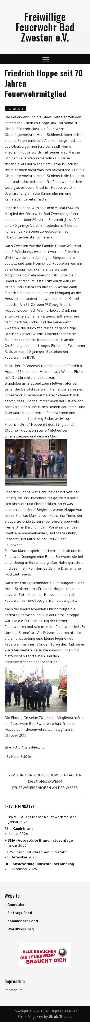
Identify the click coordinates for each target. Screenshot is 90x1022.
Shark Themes (60, 1016)
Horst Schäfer (21, 756)
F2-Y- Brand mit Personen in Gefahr (36, 852)
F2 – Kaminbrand (19, 829)
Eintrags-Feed (20, 913)
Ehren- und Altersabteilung (25, 747)
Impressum (14, 990)
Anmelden (17, 904)
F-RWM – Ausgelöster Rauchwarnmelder (40, 817)
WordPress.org (21, 929)
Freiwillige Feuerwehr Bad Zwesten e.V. (44, 26)
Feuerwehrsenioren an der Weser (45, 788)
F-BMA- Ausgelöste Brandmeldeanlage (39, 840)
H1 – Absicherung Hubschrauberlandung (39, 864)
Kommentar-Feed (23, 921)
